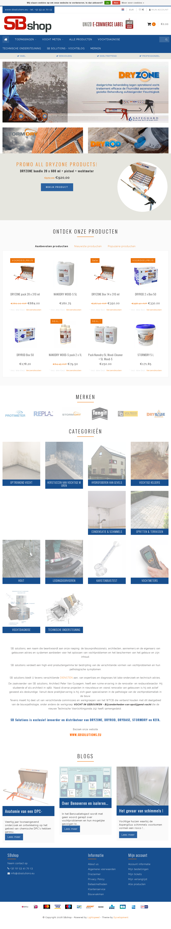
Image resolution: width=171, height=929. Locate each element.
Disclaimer (94, 874)
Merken (96, 48)
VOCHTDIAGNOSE (109, 39)
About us (93, 864)
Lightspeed (94, 917)
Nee (116, 3)
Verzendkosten (33, 310)
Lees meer (14, 837)
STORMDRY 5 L (146, 355)
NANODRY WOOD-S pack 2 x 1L (65, 355)
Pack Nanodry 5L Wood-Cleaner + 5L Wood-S (105, 357)
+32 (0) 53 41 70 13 (21, 868)
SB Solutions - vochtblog (66, 48)
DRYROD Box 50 (25, 355)
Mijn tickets (135, 874)
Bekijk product (57, 187)
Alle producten (137, 884)
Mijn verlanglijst (137, 879)
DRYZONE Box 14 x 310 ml (106, 294)
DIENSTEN (66, 677)
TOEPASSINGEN (24, 39)
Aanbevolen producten (51, 246)
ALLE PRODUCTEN (80, 39)
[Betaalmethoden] (25, 906)
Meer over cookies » (133, 3)
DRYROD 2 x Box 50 (145, 294)
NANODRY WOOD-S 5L (65, 294)
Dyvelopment (121, 917)
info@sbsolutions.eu (23, 873)
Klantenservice (96, 889)
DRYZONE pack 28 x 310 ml (25, 294)
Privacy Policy (96, 879)
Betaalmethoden (97, 884)
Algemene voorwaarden (102, 869)
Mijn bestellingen (138, 869)
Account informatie (139, 864)
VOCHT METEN (51, 39)
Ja (107, 3)
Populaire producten (122, 246)
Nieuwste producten (88, 246)
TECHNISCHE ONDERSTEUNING (22, 48)
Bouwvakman (96, 894)
